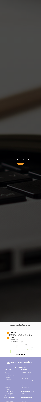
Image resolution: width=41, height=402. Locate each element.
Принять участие (20, 163)
